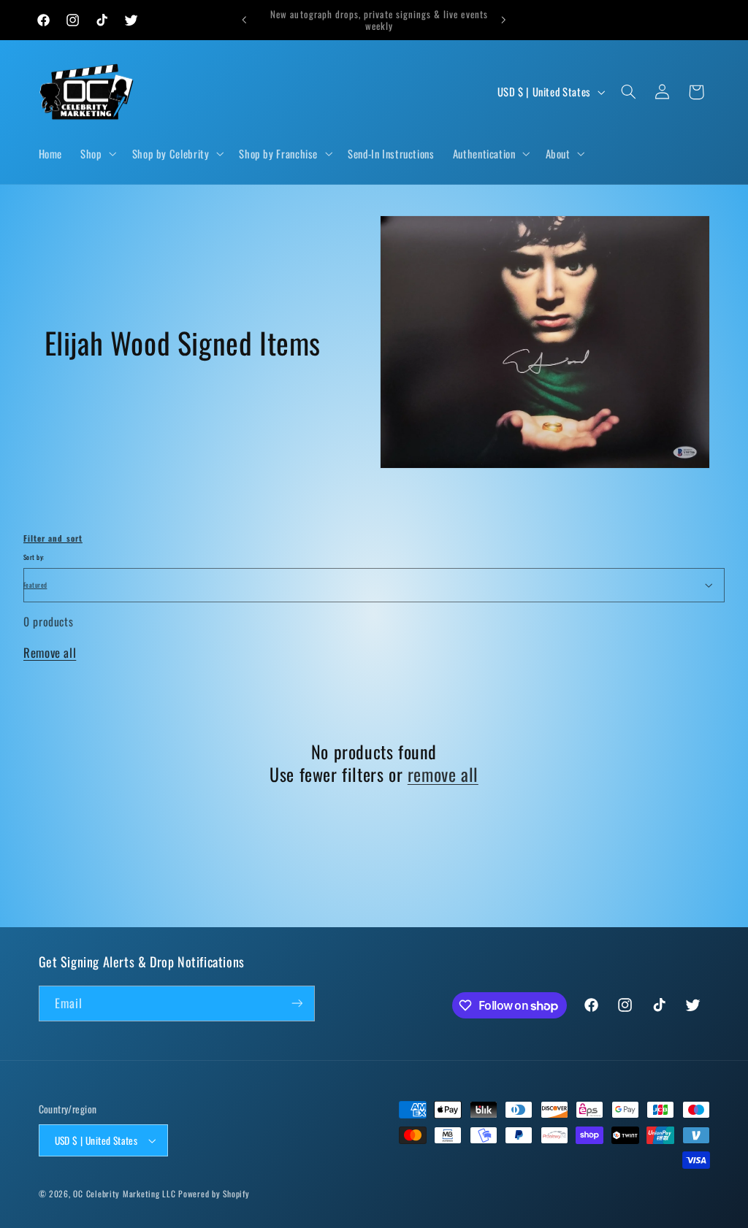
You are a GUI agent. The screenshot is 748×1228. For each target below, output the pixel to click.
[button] (97, 153)
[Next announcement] (504, 19)
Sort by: (33, 557)
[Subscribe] (296, 1003)
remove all (443, 774)
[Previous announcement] (244, 19)
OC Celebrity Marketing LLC (124, 1193)
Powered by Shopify (213, 1193)
